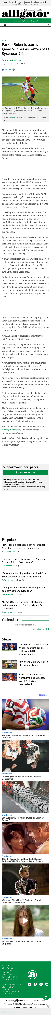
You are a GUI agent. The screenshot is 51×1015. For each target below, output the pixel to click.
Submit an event (40, 629)
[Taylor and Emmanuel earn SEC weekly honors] (9, 664)
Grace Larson (9, 566)
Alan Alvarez (16, 118)
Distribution (8, 987)
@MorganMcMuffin (11, 429)
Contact (27, 2)
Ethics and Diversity (11, 985)
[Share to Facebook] (3, 69)
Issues (14, 4)
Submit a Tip (7, 994)
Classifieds (35, 2)
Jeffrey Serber (9, 551)
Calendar (10, 620)
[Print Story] (14, 69)
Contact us (7, 968)
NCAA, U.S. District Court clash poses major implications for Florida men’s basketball (23, 605)
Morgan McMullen (13, 60)
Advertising (7, 970)
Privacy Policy (9, 979)
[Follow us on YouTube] (47, 984)
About (5, 2)
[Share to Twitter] (6, 69)
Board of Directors (15, 2)
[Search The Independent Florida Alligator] (48, 25)
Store (20, 4)
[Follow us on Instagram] (41, 984)
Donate (5, 972)
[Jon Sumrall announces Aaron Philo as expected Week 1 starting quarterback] (9, 677)
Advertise (43, 2)
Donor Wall (7, 975)
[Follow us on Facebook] (35, 984)
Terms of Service (10, 977)
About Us (6, 966)
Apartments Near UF (31, 4)
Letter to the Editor (12, 991)
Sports (4, 40)
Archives (6, 989)
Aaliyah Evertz (9, 594)
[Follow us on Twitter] (29, 984)
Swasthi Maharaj (10, 580)
